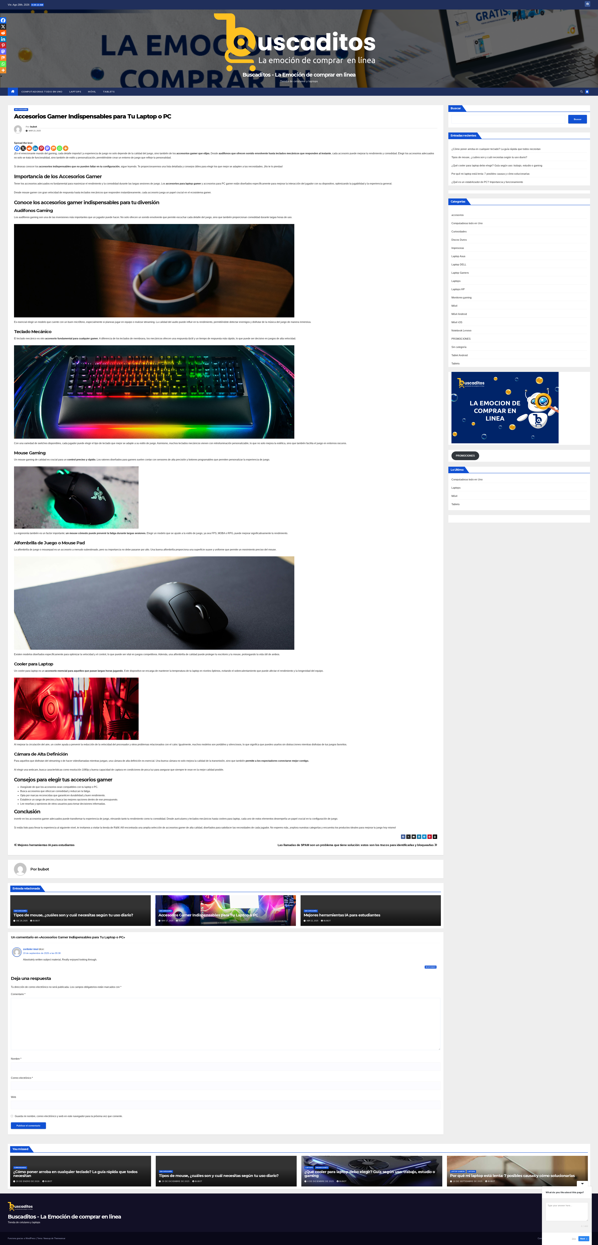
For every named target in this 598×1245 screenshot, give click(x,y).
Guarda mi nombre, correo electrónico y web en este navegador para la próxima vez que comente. (69, 1116)
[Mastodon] (47, 148)
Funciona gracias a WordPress (22, 1238)
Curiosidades (459, 231)
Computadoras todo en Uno (41, 91)
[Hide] (1, 76)
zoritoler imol (30, 949)
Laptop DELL (458, 264)
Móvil (92, 91)
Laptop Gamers (460, 272)
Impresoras (457, 248)
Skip (574, 1238)
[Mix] (53, 148)
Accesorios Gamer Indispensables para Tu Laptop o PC (208, 915)
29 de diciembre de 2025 (176, 1181)
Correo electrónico (22, 1078)
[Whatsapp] (59, 148)
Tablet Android (459, 355)
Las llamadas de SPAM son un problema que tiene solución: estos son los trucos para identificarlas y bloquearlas (356, 845)
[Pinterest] (41, 148)
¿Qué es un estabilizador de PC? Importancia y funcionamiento (487, 182)
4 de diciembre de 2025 (321, 1181)
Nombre (16, 1058)
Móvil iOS (457, 322)
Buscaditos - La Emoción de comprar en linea (299, 74)
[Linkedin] (35, 148)
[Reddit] (29, 148)
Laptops (75, 91)
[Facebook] (17, 148)
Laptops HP (458, 289)
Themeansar (59, 1238)
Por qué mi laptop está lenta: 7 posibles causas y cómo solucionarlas (490, 173)
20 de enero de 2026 (28, 1181)
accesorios (457, 215)
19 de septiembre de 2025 (468, 1181)
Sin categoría (21, 109)
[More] (65, 148)
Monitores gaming (461, 297)
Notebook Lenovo (461, 330)
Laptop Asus (458, 256)
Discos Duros (459, 239)
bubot (33, 126)
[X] (23, 148)
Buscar (456, 108)
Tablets (109, 91)
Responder (431, 967)
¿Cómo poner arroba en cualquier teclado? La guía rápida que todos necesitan (496, 149)
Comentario (18, 994)
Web (13, 1097)
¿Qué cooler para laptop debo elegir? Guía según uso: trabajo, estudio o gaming (496, 165)
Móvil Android (459, 314)
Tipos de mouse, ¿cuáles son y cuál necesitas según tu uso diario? (73, 915)
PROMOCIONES (461, 338)
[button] (581, 91)
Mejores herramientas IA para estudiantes (46, 845)
